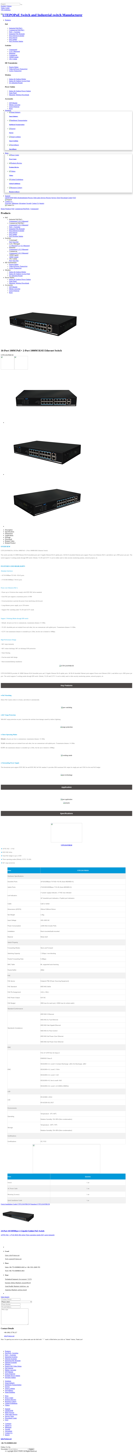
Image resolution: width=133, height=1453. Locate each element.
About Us (8, 1425)
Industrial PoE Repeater (17, 34)
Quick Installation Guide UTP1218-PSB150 (15, 1204)
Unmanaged (13, 49)
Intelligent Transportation (13, 1385)
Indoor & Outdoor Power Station (20, 91)
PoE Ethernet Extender (16, 36)
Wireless (7, 1364)
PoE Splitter (13, 39)
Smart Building (10, 1392)
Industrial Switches (11, 1357)
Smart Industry (10, 1383)
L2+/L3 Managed (24, 246)
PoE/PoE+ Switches (11, 1353)
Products (8, 20)
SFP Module (13, 103)
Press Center (9, 1398)
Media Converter (14, 105)
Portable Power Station (12, 1376)
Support (7, 196)
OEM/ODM (9, 198)
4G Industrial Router (16, 83)
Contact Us (8, 201)
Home (3, 209)
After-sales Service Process (42, 198)
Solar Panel (13, 93)
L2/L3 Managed (14, 51)
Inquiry (41, 203)
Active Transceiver (15, 71)
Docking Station (10, 1377)
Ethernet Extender (11, 1362)
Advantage (22, 203)
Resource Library (10, 1401)
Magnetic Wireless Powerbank (19, 95)
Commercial (13, 55)
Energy (7, 1387)
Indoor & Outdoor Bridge (17, 79)
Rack (11, 108)
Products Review (10, 1399)
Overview (8, 203)
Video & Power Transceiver (18, 69)
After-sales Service (11, 1414)
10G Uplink (13, 59)
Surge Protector (14, 107)
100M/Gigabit (13, 57)
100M (11, 257)
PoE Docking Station (16, 41)
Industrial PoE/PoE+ (16, 28)
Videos (7, 1405)
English (3, 6)
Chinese (9, 6)
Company (8, 1423)
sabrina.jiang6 (16, 1290)
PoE (12, 209)
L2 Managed (13, 246)
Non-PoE (15, 242)
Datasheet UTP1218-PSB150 (40, 1204)
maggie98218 (18, 1283)
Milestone (15, 203)
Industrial (12, 53)
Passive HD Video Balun (13, 1366)
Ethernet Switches (11, 1359)
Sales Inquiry (5, 1297)
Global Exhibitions (11, 1403)
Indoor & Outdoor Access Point (19, 81)
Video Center (5, 8)
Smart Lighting (10, 1388)
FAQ (74, 198)
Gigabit (16, 257)
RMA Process (9, 1412)
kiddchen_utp (17, 1286)
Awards (28, 203)
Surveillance (9, 1390)
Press (6, 153)
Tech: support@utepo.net (13, 1259)
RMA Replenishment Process (23, 198)
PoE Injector (13, 37)
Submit (31, 1449)
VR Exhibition (5, 10)
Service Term (55, 198)
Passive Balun (13, 67)
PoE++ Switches (14, 32)
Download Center (66, 198)
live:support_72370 (18, 1279)
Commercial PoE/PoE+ (17, 30)
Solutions (8, 110)
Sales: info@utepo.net (12, 1255)
